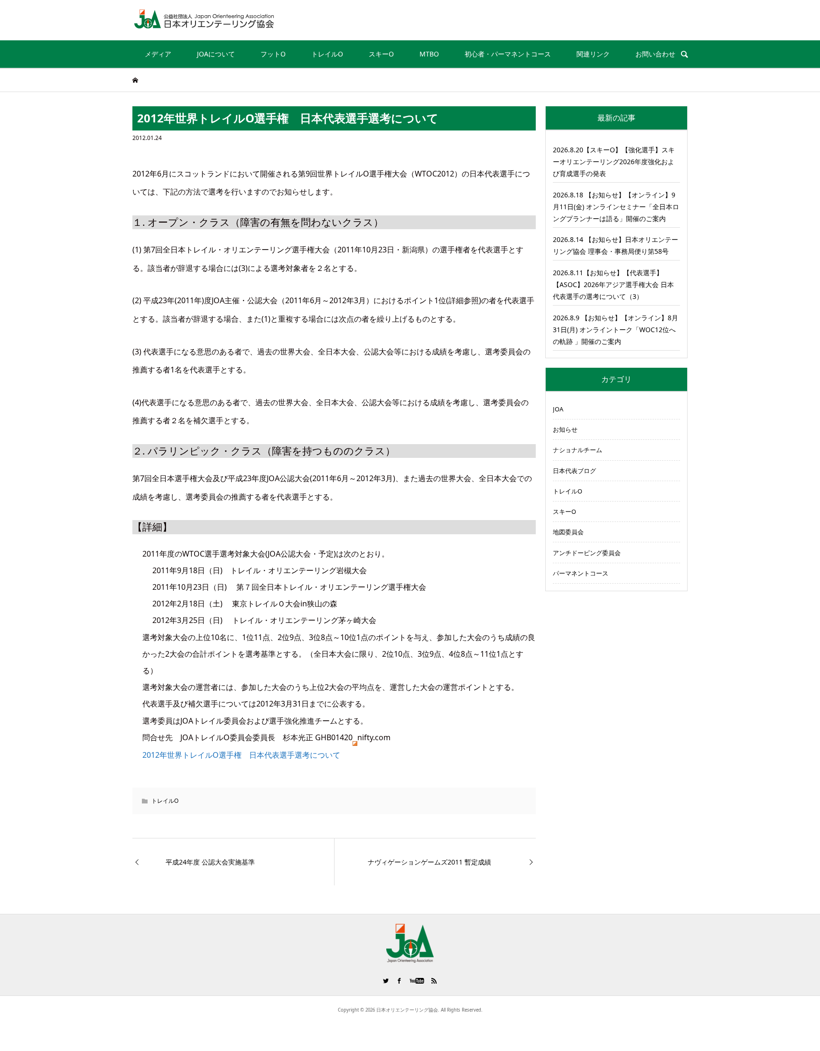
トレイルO (327, 53)
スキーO (381, 53)
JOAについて (216, 53)
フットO (273, 53)
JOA (558, 409)
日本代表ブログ (574, 470)
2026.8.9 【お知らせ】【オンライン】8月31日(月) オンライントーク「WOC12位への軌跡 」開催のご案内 (615, 329)
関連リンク (593, 53)
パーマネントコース (580, 573)
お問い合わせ (655, 53)
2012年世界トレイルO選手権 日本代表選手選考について (241, 755)
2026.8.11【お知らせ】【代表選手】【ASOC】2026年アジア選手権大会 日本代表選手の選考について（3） (613, 284)
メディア (158, 53)
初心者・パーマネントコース (508, 53)
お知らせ (565, 429)
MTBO (429, 53)
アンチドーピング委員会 (587, 553)
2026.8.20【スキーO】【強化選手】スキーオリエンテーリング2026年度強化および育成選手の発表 (614, 161)
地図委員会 (568, 532)
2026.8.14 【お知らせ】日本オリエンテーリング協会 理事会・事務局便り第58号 (615, 245)
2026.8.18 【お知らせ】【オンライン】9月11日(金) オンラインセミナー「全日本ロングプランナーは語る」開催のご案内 (616, 206)
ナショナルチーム (577, 450)
